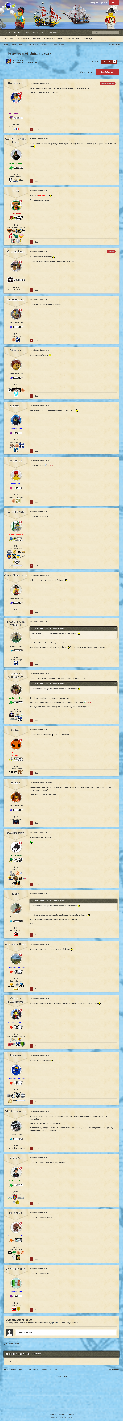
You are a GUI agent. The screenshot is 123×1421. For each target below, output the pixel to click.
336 (16, 928)
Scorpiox (15, 460)
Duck (15, 894)
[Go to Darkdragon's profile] (16, 847)
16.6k (17, 124)
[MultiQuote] (31, 129)
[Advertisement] (61, 1394)
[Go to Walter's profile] (16, 364)
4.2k (16, 1090)
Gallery (35, 32)
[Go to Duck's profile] (16, 908)
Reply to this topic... (26, 1332)
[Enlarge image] (34, 146)
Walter (15, 350)
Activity (26, 32)
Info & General (23, 39)
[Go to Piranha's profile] (16, 1070)
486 (16, 1146)
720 (16, 334)
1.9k (16, 440)
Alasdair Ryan (15, 944)
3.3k (16, 709)
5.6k (16, 174)
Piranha (16, 1055)
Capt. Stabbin (16, 1268)
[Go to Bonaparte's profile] (8, 61)
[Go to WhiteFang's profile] (16, 526)
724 (16, 384)
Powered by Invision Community (61, 1417)
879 (16, 610)
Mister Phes (15, 251)
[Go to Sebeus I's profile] (16, 420)
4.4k (16, 766)
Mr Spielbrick (15, 1111)
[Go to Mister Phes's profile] (16, 266)
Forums (17, 32)
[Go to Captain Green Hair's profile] (16, 154)
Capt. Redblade (15, 575)
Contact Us (62, 1414)
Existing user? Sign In (97, 3)
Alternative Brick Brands (52, 39)
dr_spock (15, 1212)
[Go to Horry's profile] (16, 797)
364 (16, 657)
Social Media (53, 32)
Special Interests (72, 39)
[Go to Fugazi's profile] (16, 744)
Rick (15, 190)
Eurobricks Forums (10, 4)
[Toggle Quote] (32, 629)
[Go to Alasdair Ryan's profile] (16, 959)
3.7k (16, 495)
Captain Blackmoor (16, 999)
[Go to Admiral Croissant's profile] (16, 689)
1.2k (16, 1303)
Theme (52, 1414)
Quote (37, 129)
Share (95, 62)
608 (16, 817)
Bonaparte (19, 60)
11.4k (17, 1247)
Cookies (71, 1414)
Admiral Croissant (15, 674)
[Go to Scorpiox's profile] (16, 475)
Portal (8, 32)
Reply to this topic (107, 72)
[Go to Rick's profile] (16, 205)
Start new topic (86, 72)
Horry (15, 782)
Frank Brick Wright (16, 623)
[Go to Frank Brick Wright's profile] (16, 637)
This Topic (107, 32)
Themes (36, 39)
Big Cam (16, 1157)
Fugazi (16, 730)
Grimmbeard (16, 299)
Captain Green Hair (15, 140)
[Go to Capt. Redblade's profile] (16, 589)
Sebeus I (16, 405)
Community (87, 39)
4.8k (16, 1034)
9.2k (16, 225)
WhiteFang (15, 511)
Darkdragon (16, 832)
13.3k (17, 1192)
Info (43, 32)
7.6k (16, 867)
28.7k (17, 287)
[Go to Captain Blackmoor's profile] (16, 1014)
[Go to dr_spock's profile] (16, 1227)
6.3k (16, 978)
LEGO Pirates (34, 63)
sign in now (55, 1323)
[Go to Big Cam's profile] (16, 1172)
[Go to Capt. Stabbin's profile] (16, 1283)
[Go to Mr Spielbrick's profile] (16, 1126)
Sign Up (114, 2)
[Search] (116, 32)
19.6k (17, 546)
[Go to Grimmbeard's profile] (16, 314)
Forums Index (8, 39)
